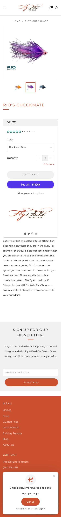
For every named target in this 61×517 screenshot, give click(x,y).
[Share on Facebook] (25, 233)
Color (10, 139)
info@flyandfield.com (16, 461)
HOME (7, 410)
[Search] (56, 7)
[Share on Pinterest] (32, 233)
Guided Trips (10, 421)
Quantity (12, 157)
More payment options (31, 193)
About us (8, 444)
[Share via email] (36, 233)
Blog (5, 438)
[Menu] (4, 8)
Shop (6, 416)
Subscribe (31, 382)
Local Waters (11, 427)
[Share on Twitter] (28, 233)
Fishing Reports (12, 433)
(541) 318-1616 (10, 467)
